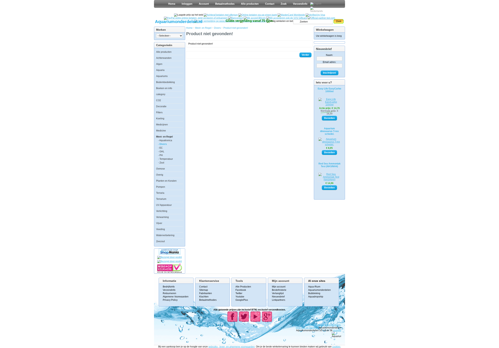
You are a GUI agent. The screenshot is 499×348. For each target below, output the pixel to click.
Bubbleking (314, 293)
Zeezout (160, 241)
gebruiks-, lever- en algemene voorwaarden (231, 346)
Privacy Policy (170, 300)
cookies (336, 346)
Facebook (240, 290)
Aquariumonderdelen (319, 290)
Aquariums (162, 76)
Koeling (160, 118)
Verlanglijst (278, 293)
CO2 (158, 100)
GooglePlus (241, 300)
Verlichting (161, 211)
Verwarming (162, 217)
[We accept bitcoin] (255, 18)
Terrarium (161, 199)
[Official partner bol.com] (321, 18)
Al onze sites (316, 280)
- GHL (161, 151)
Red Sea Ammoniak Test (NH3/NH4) (330, 165)
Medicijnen (162, 124)
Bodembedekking (165, 82)
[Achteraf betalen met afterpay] (221, 14)
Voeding (160, 229)
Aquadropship (315, 296)
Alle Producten (243, 286)
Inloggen (187, 3)
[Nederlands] (317, 9)
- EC (160, 147)
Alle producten (250, 3)
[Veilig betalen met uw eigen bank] (169, 261)
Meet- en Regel (164, 136)
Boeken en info (164, 88)
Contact (269, 3)
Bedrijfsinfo (169, 286)
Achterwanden (164, 58)
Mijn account (278, 286)
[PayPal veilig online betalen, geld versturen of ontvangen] (195, 18)
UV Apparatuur (164, 205)
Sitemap (203, 290)
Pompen (160, 187)
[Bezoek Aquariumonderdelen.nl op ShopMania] (169, 254)
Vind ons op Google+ (307, 327)
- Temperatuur (165, 159)
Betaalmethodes (224, 3)
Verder (305, 55)
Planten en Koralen (166, 180)
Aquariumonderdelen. (329, 325)
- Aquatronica (165, 140)
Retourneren (169, 293)
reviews (337, 330)
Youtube (239, 296)
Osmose (160, 168)
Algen (159, 64)
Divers (217, 28)
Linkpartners (278, 300)
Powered (310, 325)
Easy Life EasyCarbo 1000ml (329, 90)
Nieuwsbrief (278, 296)
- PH (160, 155)
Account (204, 3)
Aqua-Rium (314, 286)
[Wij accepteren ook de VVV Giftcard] (286, 18)
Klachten (204, 296)
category (160, 94)
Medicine (161, 130)
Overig (159, 174)
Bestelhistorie (279, 290)
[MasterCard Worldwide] (291, 14)
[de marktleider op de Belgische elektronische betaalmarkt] (235, 18)
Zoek (284, 3)
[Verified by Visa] (315, 14)
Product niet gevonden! (235, 28)
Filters (159, 112)
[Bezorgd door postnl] (169, 257)
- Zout (161, 162)
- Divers (162, 144)
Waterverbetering (165, 235)
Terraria (160, 193)
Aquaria (160, 70)
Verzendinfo (300, 3)
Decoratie (161, 106)
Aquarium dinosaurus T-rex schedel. (329, 131)
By (316, 325)
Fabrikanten (205, 293)
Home (171, 3)
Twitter (238, 293)
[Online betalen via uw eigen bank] (257, 14)
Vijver (159, 223)
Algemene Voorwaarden (175, 296)
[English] (315, 3)
